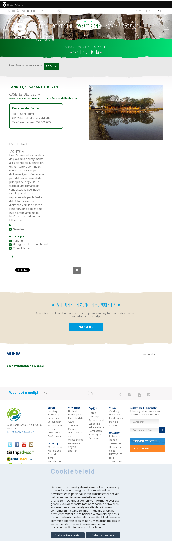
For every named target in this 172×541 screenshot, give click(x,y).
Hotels (92, 412)
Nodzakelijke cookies (68, 535)
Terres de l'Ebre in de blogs (115, 447)
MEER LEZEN (86, 326)
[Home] (20, 24)
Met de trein (55, 461)
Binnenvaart (75, 443)
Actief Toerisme (73, 423)
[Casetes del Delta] (126, 112)
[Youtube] (18, 10)
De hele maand (113, 423)
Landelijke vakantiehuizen (96, 425)
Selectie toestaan (103, 535)
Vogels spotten (72, 448)
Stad (12, 64)
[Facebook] (13, 10)
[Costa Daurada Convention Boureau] (147, 441)
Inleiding (52, 411)
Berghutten (95, 430)
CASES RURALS (83, 47)
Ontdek (41, 25)
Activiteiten (62, 25)
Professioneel (55, 436)
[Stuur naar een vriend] (77, 270)
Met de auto (55, 447)
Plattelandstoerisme (75, 418)
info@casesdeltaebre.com (63, 98)
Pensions (94, 438)
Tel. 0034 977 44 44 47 (20, 432)
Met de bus (54, 450)
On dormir (69, 47)
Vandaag (114, 411)
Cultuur (72, 429)
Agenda (112, 25)
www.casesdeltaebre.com (24, 98)
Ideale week (116, 418)
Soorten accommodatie (29, 64)
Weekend (114, 414)
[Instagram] (23, 10)
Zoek (49, 66)
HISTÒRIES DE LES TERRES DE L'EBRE (115, 459)
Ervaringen (131, 25)
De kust (72, 411)
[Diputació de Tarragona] (86, 4)
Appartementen (96, 420)
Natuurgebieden (75, 414)
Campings (94, 416)
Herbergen (95, 434)
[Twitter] (9, 11)
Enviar (162, 430)
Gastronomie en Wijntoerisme (75, 436)
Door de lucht (52, 455)
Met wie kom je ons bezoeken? (55, 429)
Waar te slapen (89, 25)
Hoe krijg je (45, 37)
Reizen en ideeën (114, 437)
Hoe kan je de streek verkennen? (54, 418)
